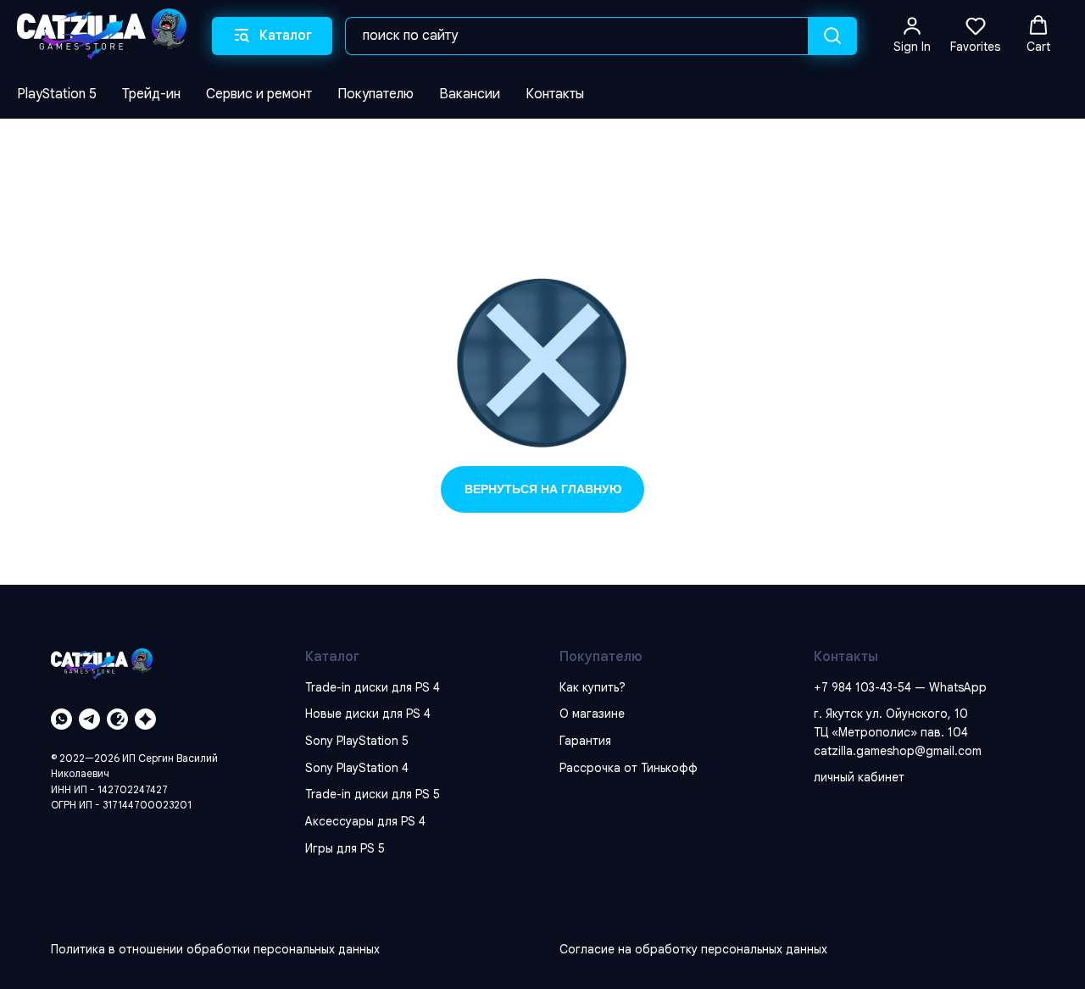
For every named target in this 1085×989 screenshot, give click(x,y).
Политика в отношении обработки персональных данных (215, 949)
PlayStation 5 (57, 94)
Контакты (555, 94)
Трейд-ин (151, 94)
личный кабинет (859, 777)
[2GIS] (117, 719)
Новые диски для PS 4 (368, 713)
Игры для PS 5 (345, 848)
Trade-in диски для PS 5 (372, 794)
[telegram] (89, 719)
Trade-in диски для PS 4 (372, 687)
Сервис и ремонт (259, 94)
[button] (912, 34)
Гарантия (585, 740)
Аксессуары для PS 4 (365, 821)
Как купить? (592, 687)
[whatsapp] (61, 719)
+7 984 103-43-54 (862, 687)
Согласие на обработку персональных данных (693, 949)
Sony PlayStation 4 (357, 767)
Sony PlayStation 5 (357, 740)
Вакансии (469, 94)
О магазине (592, 713)
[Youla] (145, 719)
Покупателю (375, 94)
